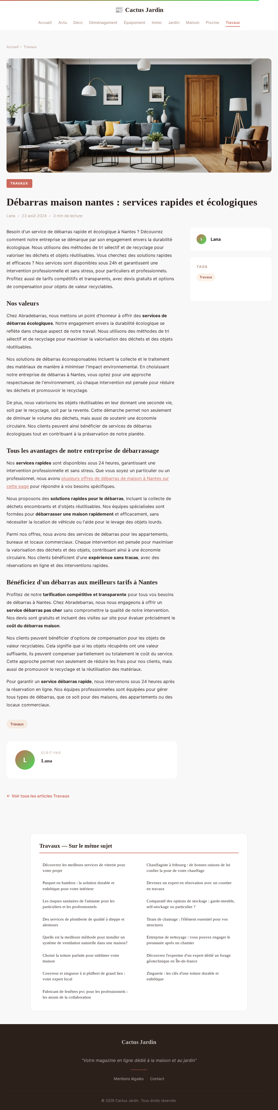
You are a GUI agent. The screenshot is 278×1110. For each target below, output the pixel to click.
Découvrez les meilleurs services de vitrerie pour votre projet (84, 867)
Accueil (45, 22)
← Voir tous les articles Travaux (38, 796)
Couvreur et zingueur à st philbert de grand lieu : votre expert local (84, 976)
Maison (192, 22)
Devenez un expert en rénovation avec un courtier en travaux (189, 885)
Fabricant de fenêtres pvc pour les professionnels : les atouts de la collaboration (85, 994)
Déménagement (103, 22)
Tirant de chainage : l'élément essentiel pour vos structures (187, 922)
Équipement (134, 22)
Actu (62, 22)
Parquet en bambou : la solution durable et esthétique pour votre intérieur (78, 885)
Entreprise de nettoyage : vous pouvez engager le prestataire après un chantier (188, 940)
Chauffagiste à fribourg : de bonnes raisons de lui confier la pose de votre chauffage (188, 867)
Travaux (233, 22)
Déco (78, 22)
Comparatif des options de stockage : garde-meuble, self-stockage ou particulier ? (191, 904)
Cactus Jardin (139, 9)
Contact (157, 1078)
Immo (157, 22)
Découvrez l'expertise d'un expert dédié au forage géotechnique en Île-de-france (189, 958)
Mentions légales (129, 1078)
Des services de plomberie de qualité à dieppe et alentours (83, 922)
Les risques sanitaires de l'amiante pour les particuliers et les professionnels (79, 904)
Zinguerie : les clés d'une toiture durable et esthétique (183, 976)
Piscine (212, 22)
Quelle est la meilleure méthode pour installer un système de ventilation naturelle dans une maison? (85, 940)
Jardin (173, 22)
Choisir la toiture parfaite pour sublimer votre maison (81, 958)
